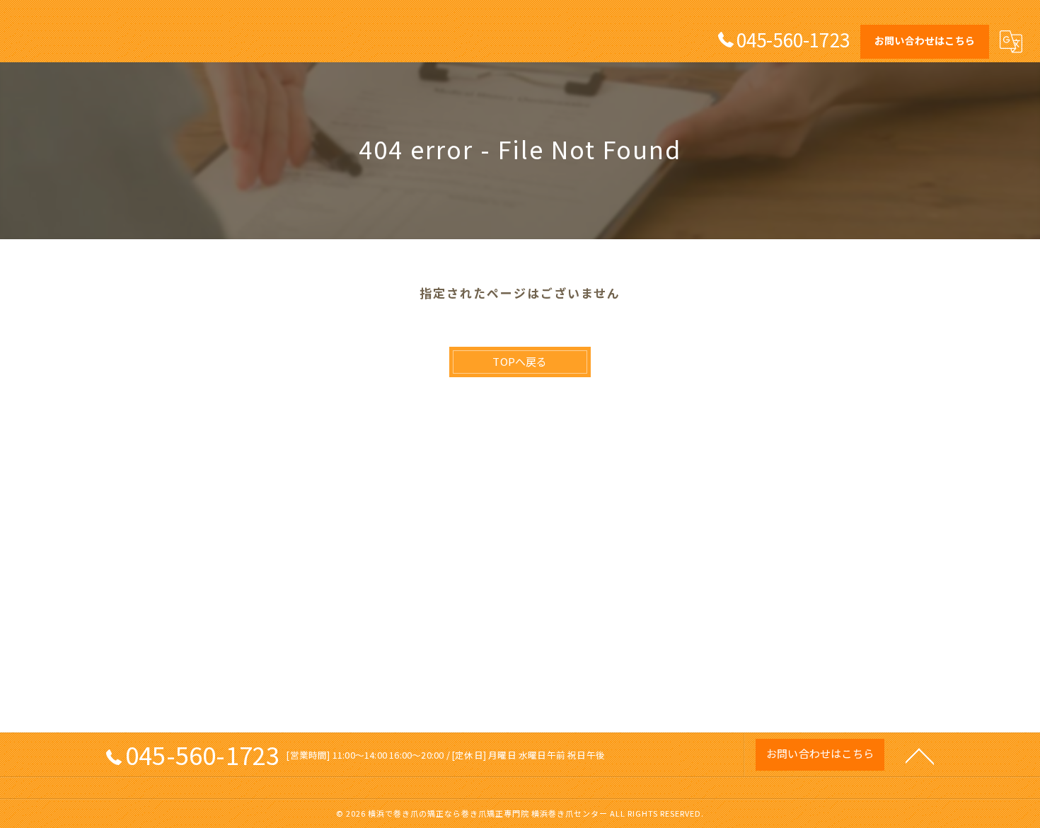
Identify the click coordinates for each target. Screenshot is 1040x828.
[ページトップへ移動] (920, 755)
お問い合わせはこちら (924, 40)
